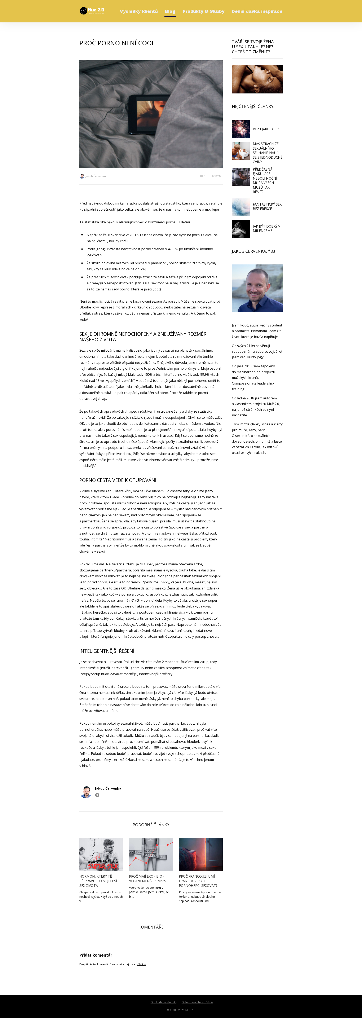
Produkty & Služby (203, 11)
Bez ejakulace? (266, 129)
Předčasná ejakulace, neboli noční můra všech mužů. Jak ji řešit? (265, 180)
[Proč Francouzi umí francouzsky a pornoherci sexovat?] (201, 854)
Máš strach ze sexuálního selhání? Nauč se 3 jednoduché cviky (267, 152)
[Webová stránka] (97, 795)
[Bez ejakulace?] (241, 129)
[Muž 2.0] (92, 11)
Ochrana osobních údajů (197, 1002)
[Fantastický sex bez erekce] (241, 207)
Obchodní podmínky (164, 1002)
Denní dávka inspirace (257, 11)
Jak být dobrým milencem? (267, 228)
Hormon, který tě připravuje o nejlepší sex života (98, 881)
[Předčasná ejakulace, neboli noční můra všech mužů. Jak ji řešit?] (241, 177)
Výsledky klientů (139, 11)
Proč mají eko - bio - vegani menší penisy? (148, 878)
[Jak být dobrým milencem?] (241, 229)
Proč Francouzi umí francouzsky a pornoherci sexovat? (198, 881)
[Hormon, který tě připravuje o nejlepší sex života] (101, 854)
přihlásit (141, 964)
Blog (170, 11)
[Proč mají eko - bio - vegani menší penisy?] (151, 854)
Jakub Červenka (96, 176)
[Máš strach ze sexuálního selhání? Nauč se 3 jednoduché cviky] (241, 151)
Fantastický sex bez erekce (267, 206)
